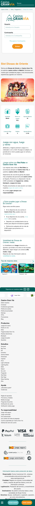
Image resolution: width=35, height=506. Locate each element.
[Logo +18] (29, 458)
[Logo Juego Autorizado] (14, 458)
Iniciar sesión (13, 503)
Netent (3, 369)
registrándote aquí (9, 214)
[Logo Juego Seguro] (17, 447)
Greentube (4, 356)
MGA (2, 367)
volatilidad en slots (9, 256)
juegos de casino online (15, 188)
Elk (2, 350)
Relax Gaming (5, 379)
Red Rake (3, 375)
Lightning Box (4, 365)
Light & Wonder (5, 363)
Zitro (2, 381)
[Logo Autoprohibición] (28, 453)
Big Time (3, 348)
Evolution (3, 352)
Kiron (2, 361)
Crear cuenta (27, 503)
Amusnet (3, 346)
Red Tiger (3, 377)
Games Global (5, 354)
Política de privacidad (23, 499)
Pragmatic (4, 373)
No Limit (3, 371)
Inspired (3, 359)
